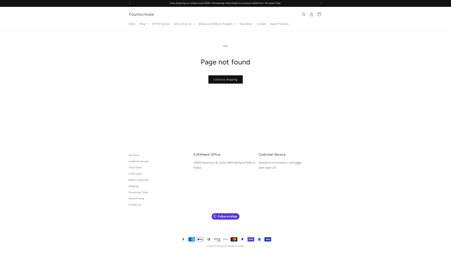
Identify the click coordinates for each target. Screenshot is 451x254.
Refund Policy (136, 198)
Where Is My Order (139, 180)
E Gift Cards (135, 173)
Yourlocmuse (220, 246)
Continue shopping (225, 79)
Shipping (134, 186)
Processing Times (138, 192)
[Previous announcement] (130, 3)
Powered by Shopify (235, 246)
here (298, 162)
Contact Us (135, 204)
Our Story (134, 155)
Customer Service (139, 161)
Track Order (135, 167)
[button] (143, 24)
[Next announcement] (321, 3)
